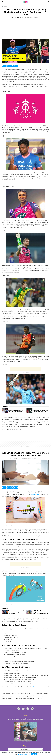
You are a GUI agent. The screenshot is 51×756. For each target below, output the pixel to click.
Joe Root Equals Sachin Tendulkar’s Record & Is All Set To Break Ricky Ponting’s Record (16, 410)
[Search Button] (48, 2)
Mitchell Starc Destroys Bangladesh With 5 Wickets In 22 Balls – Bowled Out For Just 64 (41, 612)
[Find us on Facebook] (18, 708)
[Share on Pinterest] (12, 66)
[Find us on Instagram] (27, 708)
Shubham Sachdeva (16, 458)
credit (5, 695)
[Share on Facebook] (3, 66)
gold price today (36, 686)
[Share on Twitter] (5, 66)
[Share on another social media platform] (17, 66)
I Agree (34, 754)
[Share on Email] (15, 66)
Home (3, 6)
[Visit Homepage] (25, 2)
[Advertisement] (25, 28)
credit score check (35, 494)
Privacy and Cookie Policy (24, 754)
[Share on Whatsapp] (8, 66)
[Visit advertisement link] (25, 731)
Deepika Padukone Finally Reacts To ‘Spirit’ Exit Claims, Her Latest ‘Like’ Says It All (16, 612)
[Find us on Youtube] (32, 708)
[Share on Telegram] (10, 66)
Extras (6, 6)
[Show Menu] (2, 2)
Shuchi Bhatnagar (16, 17)
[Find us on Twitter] (23, 709)
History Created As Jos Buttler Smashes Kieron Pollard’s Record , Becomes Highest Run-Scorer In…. (41, 411)
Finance (6, 449)
